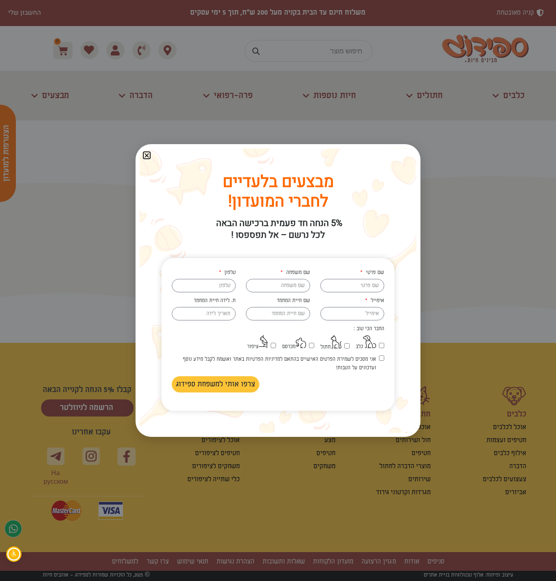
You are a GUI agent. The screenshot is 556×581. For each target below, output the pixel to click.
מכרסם (289, 346)
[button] (147, 155)
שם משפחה (297, 272)
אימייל (376, 300)
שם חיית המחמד (293, 300)
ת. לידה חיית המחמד (215, 300)
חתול (325, 346)
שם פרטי (374, 272)
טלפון (229, 272)
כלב (359, 346)
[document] (278, 290)
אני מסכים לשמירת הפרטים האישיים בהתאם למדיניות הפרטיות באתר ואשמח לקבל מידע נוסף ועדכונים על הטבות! (279, 363)
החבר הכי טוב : (369, 328)
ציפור (252, 346)
